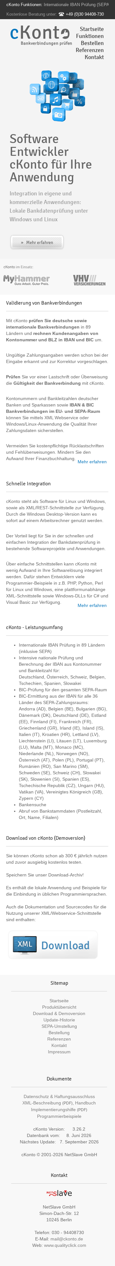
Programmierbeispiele (59, 1116)
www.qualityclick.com (65, 1245)
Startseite (92, 29)
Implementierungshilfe (53, 1109)
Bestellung (59, 1032)
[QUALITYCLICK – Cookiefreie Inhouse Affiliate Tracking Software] (59, 1197)
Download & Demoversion (59, 1013)
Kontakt (94, 57)
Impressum (59, 1051)
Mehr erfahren (92, 461)
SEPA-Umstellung (59, 1026)
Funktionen (90, 36)
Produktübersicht (59, 1007)
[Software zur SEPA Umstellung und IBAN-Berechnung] (53, 945)
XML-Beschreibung (41, 1102)
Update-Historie (59, 1019)
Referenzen (90, 50)
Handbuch (85, 1102)
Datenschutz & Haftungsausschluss (59, 1096)
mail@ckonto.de (66, 1238)
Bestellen (92, 43)
